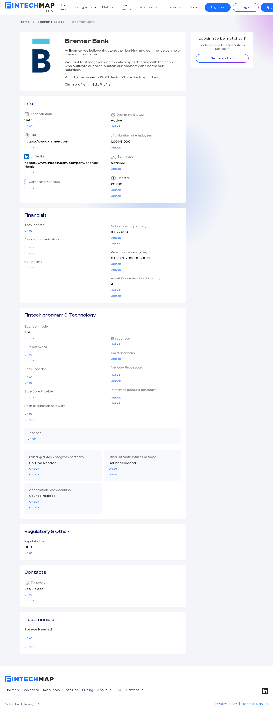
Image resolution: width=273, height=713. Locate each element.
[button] (84, 7)
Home (25, 22)
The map (62, 7)
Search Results (50, 22)
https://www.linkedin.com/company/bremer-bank (61, 164)
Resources (148, 7)
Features (173, 7)
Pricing (195, 7)
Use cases (126, 7)
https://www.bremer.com (46, 141)
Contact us (135, 690)
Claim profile (75, 84)
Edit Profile (102, 84)
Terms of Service (254, 704)
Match (107, 7)
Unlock (29, 126)
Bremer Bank (83, 22)
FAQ (119, 690)
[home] (30, 5)
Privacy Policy (226, 704)
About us (104, 690)
